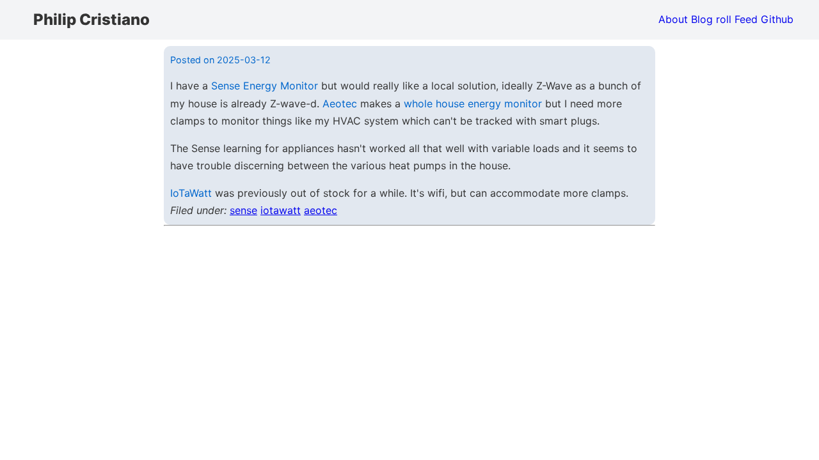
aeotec (320, 210)
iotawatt (280, 210)
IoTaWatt (191, 193)
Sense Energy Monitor (264, 85)
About (673, 19)
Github (777, 19)
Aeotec (339, 103)
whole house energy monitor (473, 103)
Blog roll (711, 19)
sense (243, 210)
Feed (746, 19)
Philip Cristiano (91, 19)
